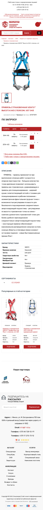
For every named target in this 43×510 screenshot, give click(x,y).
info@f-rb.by (25, 427)
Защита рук (10, 460)
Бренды (11, 479)
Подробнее (11, 347)
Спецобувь (11, 455)
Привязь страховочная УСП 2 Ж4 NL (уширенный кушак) (32, 330)
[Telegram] (8, 163)
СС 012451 (15, 283)
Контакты (11, 485)
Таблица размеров (14, 124)
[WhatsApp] (17, 163)
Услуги (10, 473)
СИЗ (10, 458)
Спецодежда (11, 452)
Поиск (26, 33)
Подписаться (34, 407)
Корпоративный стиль (32, 455)
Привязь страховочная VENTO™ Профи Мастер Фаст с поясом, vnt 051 (11, 330)
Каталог (11, 470)
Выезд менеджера (32, 452)
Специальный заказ (32, 458)
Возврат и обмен (10, 482)
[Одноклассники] (5, 163)
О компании (10, 476)
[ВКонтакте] (3, 163)
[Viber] (14, 163)
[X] (11, 163)
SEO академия (33, 501)
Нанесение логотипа (32, 460)
